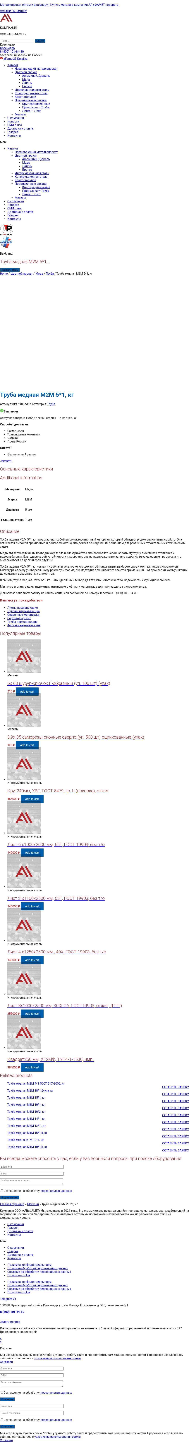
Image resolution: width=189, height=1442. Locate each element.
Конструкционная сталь (31, 93)
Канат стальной (25, 97)
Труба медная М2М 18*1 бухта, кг (30, 1090)
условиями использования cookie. (57, 1358)
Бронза (27, 86)
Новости (13, 121)
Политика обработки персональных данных (37, 1268)
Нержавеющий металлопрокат (36, 68)
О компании (15, 118)
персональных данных (56, 1191)
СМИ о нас (14, 125)
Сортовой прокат (19, 618)
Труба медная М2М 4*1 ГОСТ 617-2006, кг (36, 1083)
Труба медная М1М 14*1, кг (26, 1119)
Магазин (33, 1204)
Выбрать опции (9, 269)
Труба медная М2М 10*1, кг (26, 1104)
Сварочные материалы (23, 614)
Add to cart (27, 691)
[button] (13, 11)
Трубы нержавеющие (22, 622)
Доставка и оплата (20, 128)
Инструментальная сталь (32, 90)
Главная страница (12, 1204)
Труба (50, 273)
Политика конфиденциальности (29, 1265)
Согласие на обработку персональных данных (39, 1272)
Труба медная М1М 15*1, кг (26, 1097)
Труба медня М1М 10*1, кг (25, 1140)
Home (4, 273)
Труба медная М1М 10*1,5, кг (27, 1147)
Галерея (12, 132)
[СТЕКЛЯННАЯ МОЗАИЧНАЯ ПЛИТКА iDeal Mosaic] (6, 21)
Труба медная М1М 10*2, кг (26, 1111)
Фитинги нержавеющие (23, 625)
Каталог (12, 65)
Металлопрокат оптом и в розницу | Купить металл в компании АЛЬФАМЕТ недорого (59, 4)
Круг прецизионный (36, 104)
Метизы (20, 114)
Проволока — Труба (35, 107)
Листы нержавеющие (22, 607)
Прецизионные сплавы (31, 100)
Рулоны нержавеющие (23, 611)
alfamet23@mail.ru (16, 58)
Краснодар (7, 48)
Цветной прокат (26, 72)
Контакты (14, 135)
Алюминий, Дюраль (36, 75)
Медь (26, 79)
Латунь (27, 82)
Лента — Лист (31, 111)
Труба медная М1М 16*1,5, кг (27, 1133)
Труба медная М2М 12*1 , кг (26, 1126)
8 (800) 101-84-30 (12, 1312)
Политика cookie (18, 1275)
